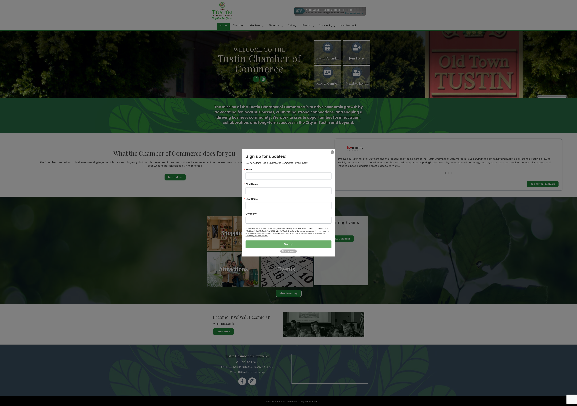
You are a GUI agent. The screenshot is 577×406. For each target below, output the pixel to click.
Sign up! (288, 244)
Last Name (252, 199)
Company (251, 213)
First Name (252, 184)
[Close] (332, 152)
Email (249, 169)
